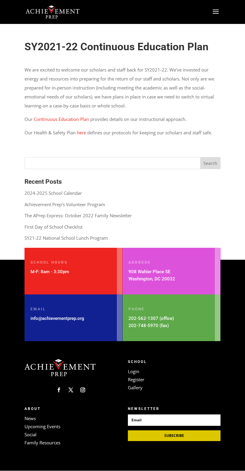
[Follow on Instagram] (83, 390)
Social (30, 434)
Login (133, 371)
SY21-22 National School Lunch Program (66, 238)
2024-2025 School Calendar (53, 193)
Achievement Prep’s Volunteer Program (64, 204)
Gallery (135, 388)
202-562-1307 (143, 318)
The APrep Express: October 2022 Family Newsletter (78, 215)
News (30, 418)
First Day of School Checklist (53, 227)
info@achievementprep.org (57, 318)
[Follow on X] (71, 390)
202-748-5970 (143, 325)
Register (136, 379)
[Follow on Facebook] (59, 390)
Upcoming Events (42, 426)
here (81, 133)
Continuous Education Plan (61, 119)
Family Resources (42, 443)
